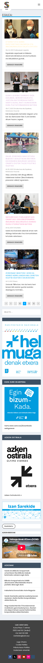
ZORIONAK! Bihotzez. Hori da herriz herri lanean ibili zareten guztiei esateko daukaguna (22, 275)
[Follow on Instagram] (19, 657)
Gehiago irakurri (14, 65)
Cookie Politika (21, 645)
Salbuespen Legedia (21, 50)
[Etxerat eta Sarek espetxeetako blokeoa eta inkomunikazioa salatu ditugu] (21, 29)
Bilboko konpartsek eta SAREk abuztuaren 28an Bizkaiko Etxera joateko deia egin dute (18, 582)
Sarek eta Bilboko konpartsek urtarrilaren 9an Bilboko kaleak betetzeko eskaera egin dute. (17, 573)
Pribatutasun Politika (21, 647)
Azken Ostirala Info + (13, 495)
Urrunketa (17, 228)
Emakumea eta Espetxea (22, 108)
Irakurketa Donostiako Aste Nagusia (19, 590)
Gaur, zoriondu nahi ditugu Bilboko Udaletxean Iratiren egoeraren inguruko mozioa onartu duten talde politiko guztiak (21, 161)
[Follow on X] (15, 657)
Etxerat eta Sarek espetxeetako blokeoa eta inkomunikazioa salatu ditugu (21, 44)
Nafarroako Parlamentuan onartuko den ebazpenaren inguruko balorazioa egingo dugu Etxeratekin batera (21, 220)
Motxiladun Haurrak (12, 111)
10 (20, 303)
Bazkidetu (8, 526)
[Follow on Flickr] (28, 657)
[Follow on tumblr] (33, 657)
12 (29, 303)
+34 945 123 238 (21, 633)
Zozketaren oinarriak (21, 650)
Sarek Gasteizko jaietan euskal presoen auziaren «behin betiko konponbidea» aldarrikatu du (21, 598)
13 (33, 303)
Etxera (15, 281)
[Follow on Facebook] (10, 657)
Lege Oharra (21, 642)
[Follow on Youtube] (24, 657)
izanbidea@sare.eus (21, 636)
